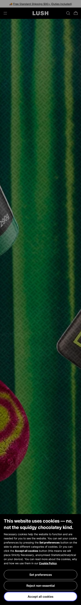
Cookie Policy (48, 563)
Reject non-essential (40, 585)
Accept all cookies (40, 596)
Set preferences (40, 575)
